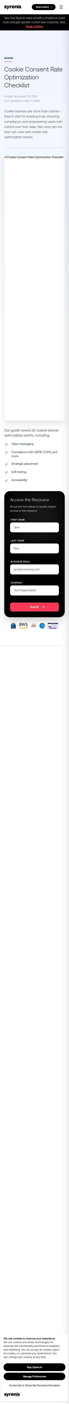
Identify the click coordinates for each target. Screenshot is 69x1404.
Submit (34, 606)
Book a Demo (34, 26)
